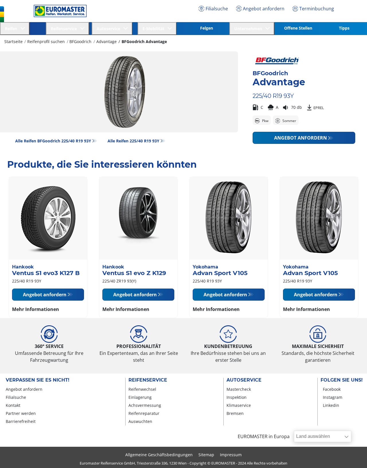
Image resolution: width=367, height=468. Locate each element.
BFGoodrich (80, 41)
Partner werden (21, 413)
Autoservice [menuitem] (109, 28)
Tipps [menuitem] (344, 28)
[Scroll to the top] (351, 455)
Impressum (231, 454)
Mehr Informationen (35, 309)
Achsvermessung (144, 405)
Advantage (106, 41)
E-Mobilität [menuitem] (154, 28)
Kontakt (13, 405)
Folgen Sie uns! (342, 380)
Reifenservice (147, 380)
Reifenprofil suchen (46, 41)
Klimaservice (239, 405)
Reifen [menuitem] (12, 28)
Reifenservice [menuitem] (65, 28)
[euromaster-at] (59, 11)
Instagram (332, 397)
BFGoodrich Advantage (144, 41)
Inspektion (237, 397)
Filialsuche (16, 397)
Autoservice (244, 380)
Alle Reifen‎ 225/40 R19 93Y (133, 141)
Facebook (332, 389)
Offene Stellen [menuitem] (298, 28)
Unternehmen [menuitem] (249, 28)
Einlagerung (140, 397)
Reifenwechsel (142, 389)
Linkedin (331, 405)
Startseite (13, 41)
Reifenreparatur (143, 413)
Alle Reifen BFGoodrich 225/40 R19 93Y (53, 141)
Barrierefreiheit (21, 421)
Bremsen (235, 413)
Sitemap (206, 454)
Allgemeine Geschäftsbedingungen (159, 454)
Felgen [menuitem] (206, 28)
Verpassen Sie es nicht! (37, 380)
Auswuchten (140, 421)
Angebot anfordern (300, 138)
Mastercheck (239, 389)
